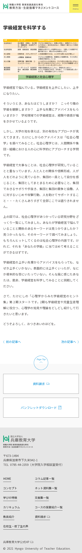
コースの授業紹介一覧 (48, 507)
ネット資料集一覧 (46, 488)
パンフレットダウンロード (39, 407)
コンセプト (10, 488)
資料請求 (39, 384)
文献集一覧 (42, 498)
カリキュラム (11, 507)
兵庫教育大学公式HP (16, 542)
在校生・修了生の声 (15, 526)
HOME (7, 479)
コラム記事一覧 (44, 479)
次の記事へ (68, 342)
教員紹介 (8, 517)
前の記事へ (13, 342)
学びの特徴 (10, 498)
